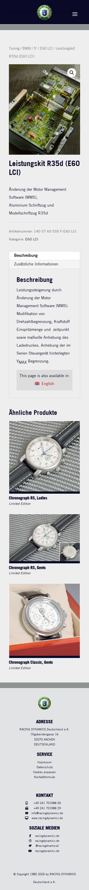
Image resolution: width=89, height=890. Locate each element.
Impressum (44, 762)
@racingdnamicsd (47, 846)
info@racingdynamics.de (47, 813)
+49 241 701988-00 (47, 803)
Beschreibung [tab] (26, 256)
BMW (26, 49)
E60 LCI (46, 49)
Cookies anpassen (44, 772)
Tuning (14, 49)
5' (35, 49)
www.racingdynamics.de (47, 818)
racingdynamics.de (47, 836)
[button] (71, 72)
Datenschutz (45, 767)
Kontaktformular (44, 777)
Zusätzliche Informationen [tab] (36, 264)
